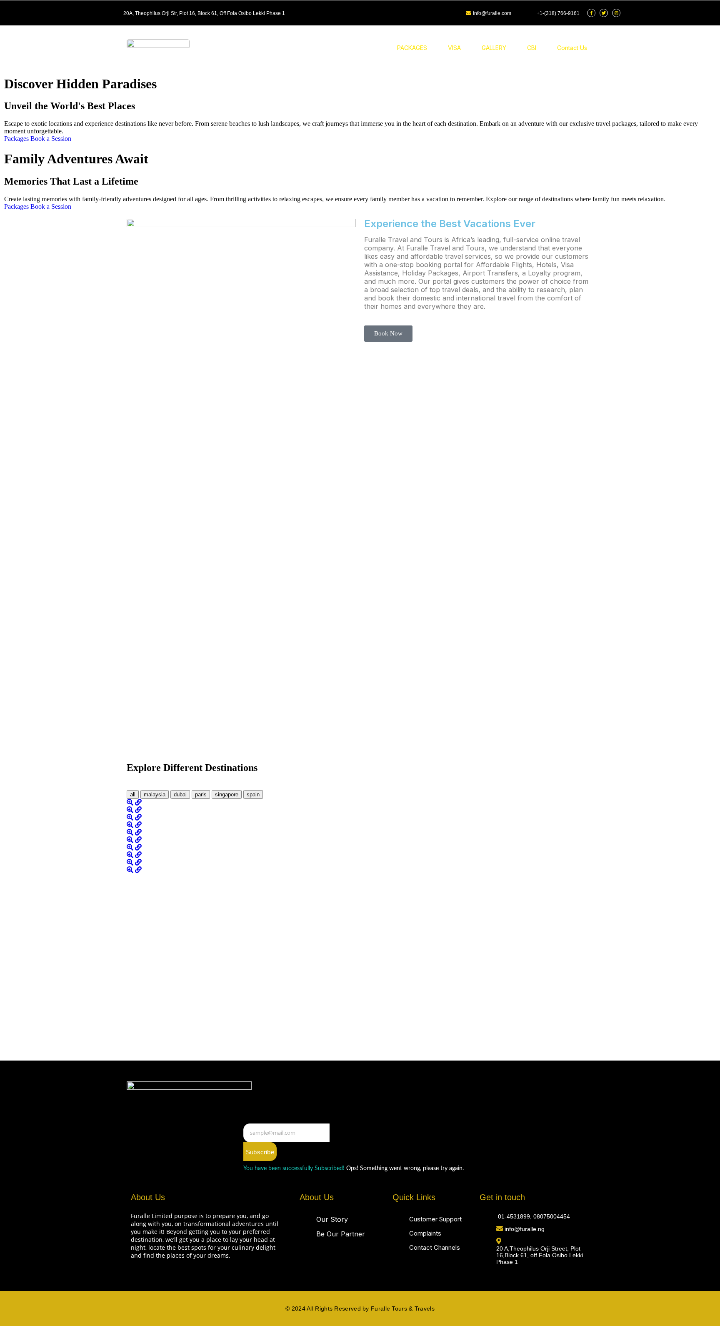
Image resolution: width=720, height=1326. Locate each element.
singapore (226, 794)
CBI (531, 47)
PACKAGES (412, 47)
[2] (131, 809)
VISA (454, 47)
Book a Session (50, 138)
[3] (131, 817)
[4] (131, 824)
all (132, 794)
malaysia (154, 794)
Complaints (425, 1233)
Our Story (332, 1219)
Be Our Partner (340, 1234)
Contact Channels (434, 1247)
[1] (131, 802)
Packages (17, 138)
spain (253, 794)
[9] (131, 862)
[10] (131, 869)
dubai (180, 794)
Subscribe (260, 1152)
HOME (367, 47)
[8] (131, 854)
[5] (131, 832)
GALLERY (494, 47)
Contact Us (572, 47)
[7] (131, 847)
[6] (131, 839)
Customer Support (435, 1219)
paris (201, 794)
